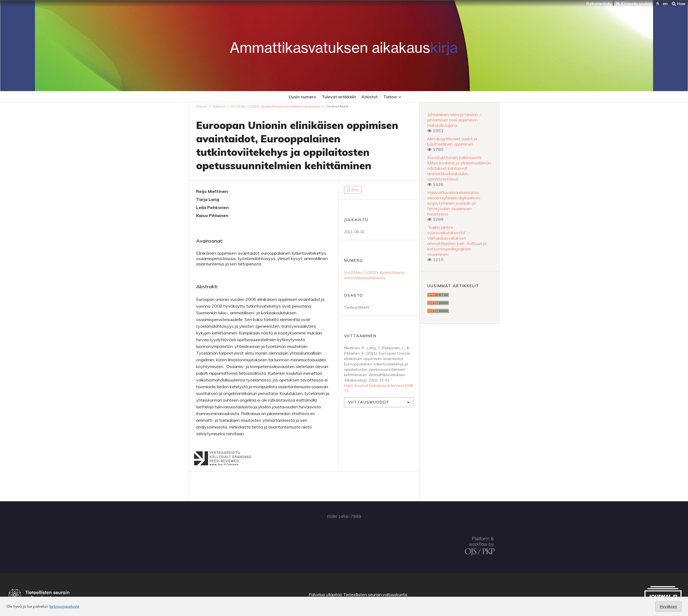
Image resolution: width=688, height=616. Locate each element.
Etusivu (201, 106)
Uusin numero (302, 96)
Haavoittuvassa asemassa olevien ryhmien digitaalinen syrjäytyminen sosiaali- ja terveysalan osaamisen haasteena (453, 203)
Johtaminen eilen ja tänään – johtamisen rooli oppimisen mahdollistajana (454, 120)
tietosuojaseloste (64, 606)
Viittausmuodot (368, 402)
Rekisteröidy (599, 3)
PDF (354, 190)
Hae (680, 3)
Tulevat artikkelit (339, 96)
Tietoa (390, 96)
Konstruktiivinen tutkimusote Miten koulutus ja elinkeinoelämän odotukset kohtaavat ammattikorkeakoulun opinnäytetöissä (459, 168)
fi (657, 3)
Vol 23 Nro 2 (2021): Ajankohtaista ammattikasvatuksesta (275, 106)
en (665, 3)
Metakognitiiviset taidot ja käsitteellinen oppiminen (452, 141)
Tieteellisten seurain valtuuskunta (375, 594)
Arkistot (369, 96)
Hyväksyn (668, 606)
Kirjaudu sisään (636, 3)
